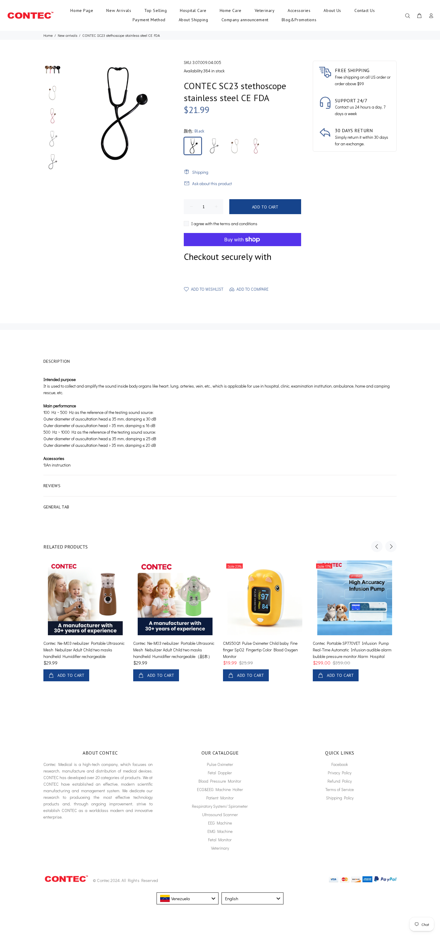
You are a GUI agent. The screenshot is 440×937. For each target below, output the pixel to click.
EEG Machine (220, 823)
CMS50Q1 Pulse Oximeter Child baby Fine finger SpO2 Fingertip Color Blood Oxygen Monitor (260, 649)
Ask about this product (212, 183)
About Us (332, 10)
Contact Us (364, 10)
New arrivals (67, 35)
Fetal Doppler (220, 772)
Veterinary (265, 10)
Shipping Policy (339, 798)
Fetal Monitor (220, 839)
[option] (52, 72)
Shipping (200, 172)
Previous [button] (377, 546)
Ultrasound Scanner (220, 814)
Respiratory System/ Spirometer (220, 806)
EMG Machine (220, 831)
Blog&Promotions (299, 19)
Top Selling (155, 10)
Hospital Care (193, 10)
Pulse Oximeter (220, 764)
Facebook (339, 764)
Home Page (81, 10)
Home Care (231, 10)
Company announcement (244, 19)
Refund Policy (339, 781)
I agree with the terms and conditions (224, 223)
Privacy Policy (339, 772)
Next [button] (391, 546)
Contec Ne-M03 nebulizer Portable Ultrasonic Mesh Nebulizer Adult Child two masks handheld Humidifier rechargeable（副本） (173, 649)
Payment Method (149, 19)
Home (48, 35)
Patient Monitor (220, 798)
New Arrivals (118, 10)
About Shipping (193, 19)
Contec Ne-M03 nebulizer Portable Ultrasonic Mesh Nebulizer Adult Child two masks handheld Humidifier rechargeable (84, 649)
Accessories (299, 10)
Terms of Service (339, 789)
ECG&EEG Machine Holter (220, 789)
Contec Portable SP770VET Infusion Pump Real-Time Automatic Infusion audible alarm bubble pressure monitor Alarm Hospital (352, 649)
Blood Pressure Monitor (219, 781)
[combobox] (188, 898)
